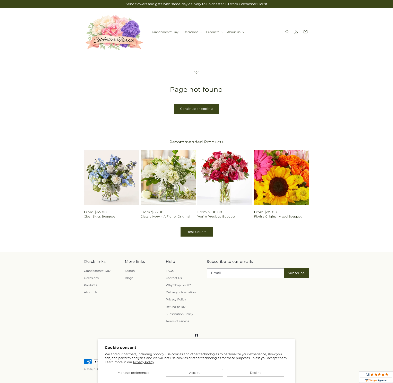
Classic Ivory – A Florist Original (165, 216)
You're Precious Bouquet (216, 216)
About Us (90, 292)
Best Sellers (197, 232)
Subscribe (296, 273)
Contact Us (174, 278)
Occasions (91, 278)
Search (130, 271)
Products (90, 285)
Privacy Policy (143, 362)
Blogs (129, 278)
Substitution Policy (179, 314)
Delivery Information (181, 292)
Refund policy (175, 307)
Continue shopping (196, 109)
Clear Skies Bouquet (99, 216)
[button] (192, 32)
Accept (194, 373)
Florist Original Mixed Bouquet (278, 216)
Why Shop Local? (178, 285)
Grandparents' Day (97, 271)
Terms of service (177, 321)
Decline (255, 373)
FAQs (170, 271)
